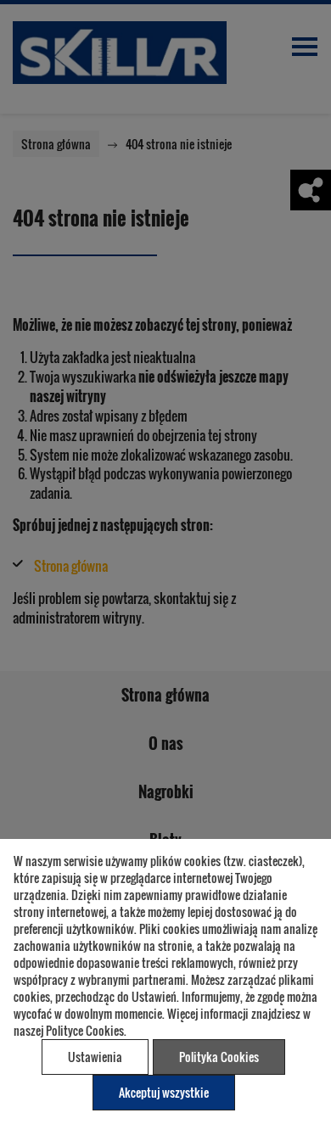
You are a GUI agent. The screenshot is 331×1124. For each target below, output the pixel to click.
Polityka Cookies (219, 1056)
